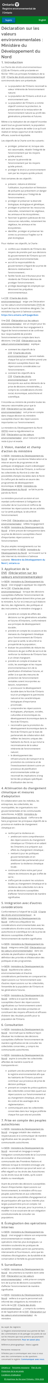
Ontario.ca (5, 1368)
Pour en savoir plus (31, 1339)
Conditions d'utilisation (11, 1375)
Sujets (8, 20)
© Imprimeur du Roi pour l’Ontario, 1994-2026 (24, 1379)
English (42, 20)
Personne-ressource (20, 1368)
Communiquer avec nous (32, 1359)
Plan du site (36, 1368)
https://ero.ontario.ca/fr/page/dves (19, 315)
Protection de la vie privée (12, 1371)
